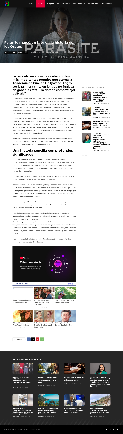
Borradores (16, 416)
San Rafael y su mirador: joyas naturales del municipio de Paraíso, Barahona (48, 411)
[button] (116, 4)
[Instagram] (110, 429)
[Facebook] (29, 339)
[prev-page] (83, 154)
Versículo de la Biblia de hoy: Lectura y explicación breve (101, 123)
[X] (33, 339)
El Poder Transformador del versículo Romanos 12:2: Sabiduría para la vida (101, 111)
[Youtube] (117, 429)
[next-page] (86, 154)
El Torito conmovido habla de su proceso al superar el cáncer (73, 410)
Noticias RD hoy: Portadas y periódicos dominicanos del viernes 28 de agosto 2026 (22, 411)
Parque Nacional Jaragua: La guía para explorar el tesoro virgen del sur (100, 411)
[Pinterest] (37, 339)
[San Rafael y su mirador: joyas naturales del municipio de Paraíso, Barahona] (48, 400)
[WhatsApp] (42, 339)
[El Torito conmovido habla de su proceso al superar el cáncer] (74, 400)
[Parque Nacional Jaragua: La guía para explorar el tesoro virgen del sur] (100, 400)
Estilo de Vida (10, 52)
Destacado (96, 150)
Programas (67, 415)
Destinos (41, 416)
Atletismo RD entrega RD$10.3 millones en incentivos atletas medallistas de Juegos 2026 (100, 96)
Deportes (96, 103)
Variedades (22, 52)
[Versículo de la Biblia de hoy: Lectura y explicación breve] (86, 125)
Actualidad (96, 117)
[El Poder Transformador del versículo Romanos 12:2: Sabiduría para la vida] (86, 111)
